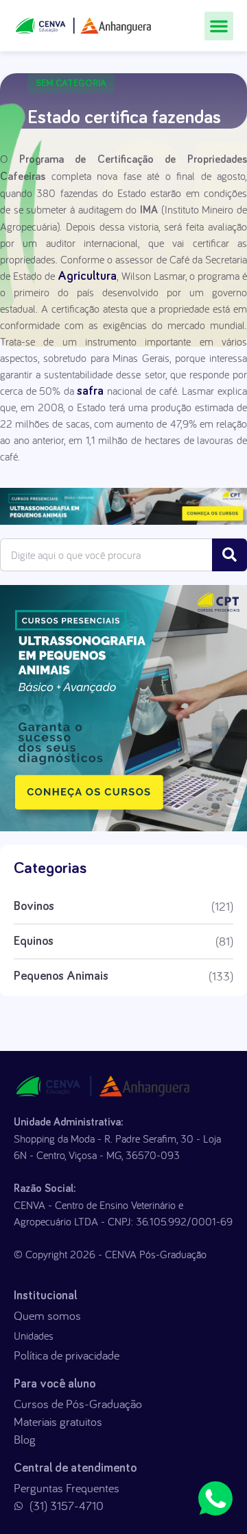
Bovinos (34, 906)
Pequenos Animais (61, 976)
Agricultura (87, 276)
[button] (218, 26)
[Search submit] (229, 554)
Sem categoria (71, 83)
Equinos (34, 941)
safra (90, 391)
